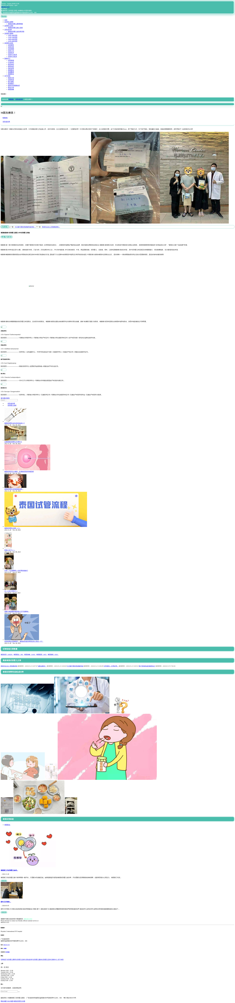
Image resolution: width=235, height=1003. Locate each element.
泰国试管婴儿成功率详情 (16, 31)
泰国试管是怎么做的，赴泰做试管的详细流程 (19, 471)
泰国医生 (7, 825)
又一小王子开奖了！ (11, 591)
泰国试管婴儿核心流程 (15, 27)
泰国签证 (11, 74)
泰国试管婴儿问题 (19, 1001)
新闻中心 (7, 58)
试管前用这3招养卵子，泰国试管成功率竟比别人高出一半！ (23, 641)
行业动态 (11, 62)
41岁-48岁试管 (12, 41)
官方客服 (7, 952)
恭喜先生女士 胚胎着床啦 (9, 666)
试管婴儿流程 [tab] (12, 405)
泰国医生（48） (19, 654)
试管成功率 (8, 29)
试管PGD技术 (12, 56)
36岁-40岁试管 (12, 39)
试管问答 (11, 47)
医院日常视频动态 (14, 85)
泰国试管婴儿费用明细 (15, 24)
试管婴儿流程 (8, 26)
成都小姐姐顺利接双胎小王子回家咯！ (16, 611)
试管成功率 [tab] (11, 403)
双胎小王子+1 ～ (9, 550)
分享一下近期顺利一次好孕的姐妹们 (16, 570)
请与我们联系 (5, 398)
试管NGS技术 (12, 54)
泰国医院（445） (41, 654)
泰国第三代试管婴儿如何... (9, 870)
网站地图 (4, 1001)
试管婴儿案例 (8, 33)
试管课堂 (11, 45)
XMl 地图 (10, 1001)
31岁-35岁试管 (12, 37)
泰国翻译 (11, 72)
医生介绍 (11, 87)
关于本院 (7, 76)
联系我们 (11, 83)
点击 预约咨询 (6, 237)
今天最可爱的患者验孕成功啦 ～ (25, 227)
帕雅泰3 (11, 99)
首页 (5, 20)
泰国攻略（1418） (30, 654)
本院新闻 (11, 60)
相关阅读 (4, 881)
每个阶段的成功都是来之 (147, 666)
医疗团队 (11, 81)
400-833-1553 (5, 7)
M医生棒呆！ (42, 666)
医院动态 (11, 66)
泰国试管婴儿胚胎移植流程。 (14, 489)
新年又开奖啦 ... (6, 902)
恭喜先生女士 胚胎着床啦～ (51, 227)
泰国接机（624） (53, 654)
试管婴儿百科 (8, 43)
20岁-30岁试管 (12, 35)
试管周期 (11, 49)
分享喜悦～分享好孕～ (111, 666)
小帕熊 (4, 948)
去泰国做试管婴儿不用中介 (13, 442)
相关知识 (11, 64)
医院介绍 (11, 78)
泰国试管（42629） (7, 654)
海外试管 (11, 68)
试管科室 (11, 79)
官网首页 (4, 959)
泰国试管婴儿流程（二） (12, 528)
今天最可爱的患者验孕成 (75, 666)
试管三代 (11, 51)
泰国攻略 (11, 89)
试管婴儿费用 (8, 22)
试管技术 (11, 52)
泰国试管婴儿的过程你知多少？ (14, 423)
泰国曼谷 (11, 70)
